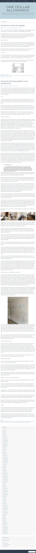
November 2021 (5, 509)
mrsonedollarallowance (9, 85)
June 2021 (4, 517)
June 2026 (4, 431)
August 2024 (5, 464)
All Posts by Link (25, 1)
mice (24, 421)
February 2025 (5, 455)
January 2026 (5, 438)
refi (4, 422)
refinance (7, 422)
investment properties (21, 75)
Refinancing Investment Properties (26, 109)
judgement (26, 75)
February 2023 (5, 488)
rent (9, 422)
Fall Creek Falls (5, 543)
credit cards (11, 75)
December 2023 (5, 476)
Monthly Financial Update (5, 74)
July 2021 (4, 515)
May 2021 (4, 518)
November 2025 (5, 441)
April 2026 (4, 434)
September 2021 (5, 512)
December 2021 (5, 508)
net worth (32, 75)
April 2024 (4, 470)
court (12, 421)
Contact (19, 1)
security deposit (17, 422)
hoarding (17, 421)
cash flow (10, 421)
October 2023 (5, 479)
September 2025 (5, 444)
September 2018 (5, 532)
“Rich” (4, 541)
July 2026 (4, 429)
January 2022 (5, 506)
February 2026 (5, 437)
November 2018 (5, 529)
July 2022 (4, 497)
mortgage (27, 421)
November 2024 (5, 459)
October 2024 (5, 461)
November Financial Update (13, 25)
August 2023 (5, 482)
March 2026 (5, 435)
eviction (15, 421)
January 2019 (5, 526)
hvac (19, 421)
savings (10, 76)
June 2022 (4, 499)
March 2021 (5, 521)
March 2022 (5, 503)
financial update (15, 75)
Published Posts (7, 1)
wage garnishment (27, 422)
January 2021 (5, 524)
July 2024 (4, 465)
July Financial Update (6, 540)
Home (2, 1)
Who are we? (14, 1)
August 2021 (5, 514)
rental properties (3, 76)
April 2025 (4, 452)
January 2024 (5, 474)
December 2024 (5, 458)
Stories (3, 420)
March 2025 (5, 453)
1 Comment (16, 85)
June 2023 (4, 485)
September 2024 (5, 462)
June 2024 (4, 467)
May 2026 (4, 432)
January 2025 (5, 456)
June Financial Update (6, 544)
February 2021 (5, 523)
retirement (7, 76)
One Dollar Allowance (18, 8)
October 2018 (5, 530)
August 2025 (5, 446)
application (3, 421)
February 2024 (5, 473)
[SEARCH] (34, 1)
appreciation (3, 75)
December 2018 (5, 527)
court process (7, 75)
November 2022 (5, 491)
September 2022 (5, 494)
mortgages (29, 75)
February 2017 (5, 533)
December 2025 (5, 440)
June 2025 (4, 449)
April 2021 (4, 520)
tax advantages (22, 422)
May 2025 (4, 450)
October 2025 (5, 443)
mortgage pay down (31, 421)
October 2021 (5, 511)
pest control (2, 422)
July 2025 (4, 447)
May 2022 (4, 500)
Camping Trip (5, 546)
